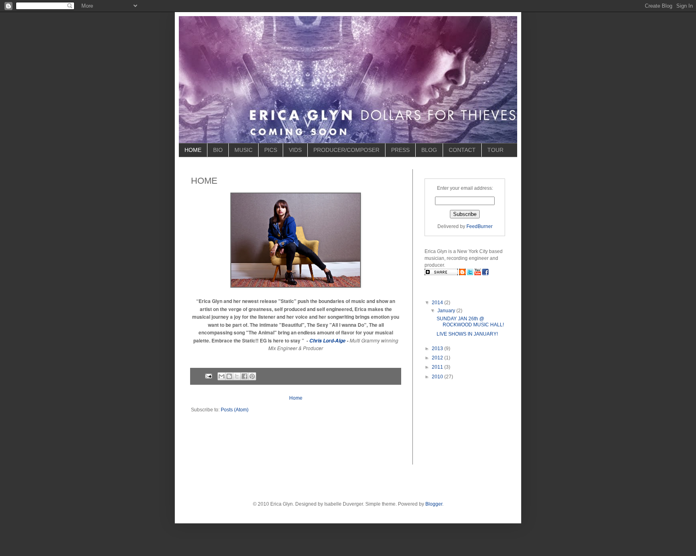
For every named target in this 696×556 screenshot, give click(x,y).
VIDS (295, 150)
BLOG (429, 150)
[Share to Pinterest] (252, 376)
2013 (438, 348)
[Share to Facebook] (244, 376)
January (446, 310)
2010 (438, 377)
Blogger (433, 504)
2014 (438, 302)
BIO (218, 150)
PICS (270, 150)
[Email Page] (208, 375)
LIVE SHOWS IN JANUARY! (467, 334)
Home (295, 398)
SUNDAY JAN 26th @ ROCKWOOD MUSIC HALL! (470, 321)
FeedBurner (479, 226)
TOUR (495, 150)
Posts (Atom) (235, 410)
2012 (438, 358)
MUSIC (243, 150)
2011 (438, 367)
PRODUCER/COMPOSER (346, 150)
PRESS (400, 150)
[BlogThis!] (229, 376)
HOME (192, 150)
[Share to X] (237, 376)
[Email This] (222, 376)
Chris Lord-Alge (328, 340)
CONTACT (462, 150)
